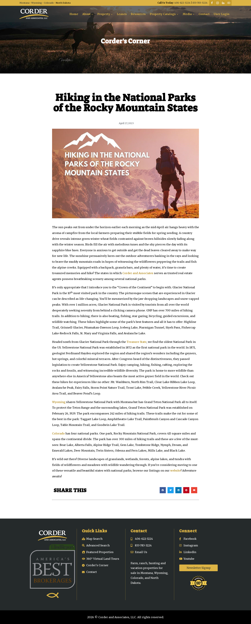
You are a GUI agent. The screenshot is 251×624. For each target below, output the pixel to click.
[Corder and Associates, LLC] (33, 14)
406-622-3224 (182, 2)
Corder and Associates (137, 273)
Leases (122, 14)
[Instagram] (217, 3)
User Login (221, 14)
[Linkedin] (223, 3)
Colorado (49, 2)
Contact (204, 14)
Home (73, 14)
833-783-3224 (199, 2)
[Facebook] (212, 3)
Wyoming (36, 2)
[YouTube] (229, 3)
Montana (24, 2)
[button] (163, 490)
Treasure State (137, 342)
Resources (138, 14)
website (175, 470)
